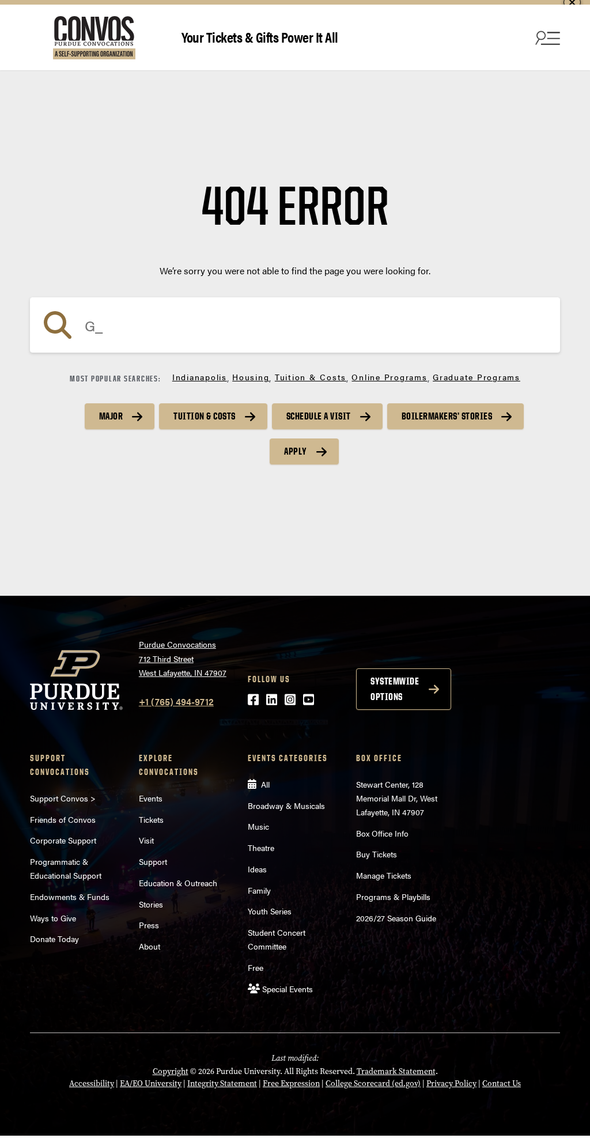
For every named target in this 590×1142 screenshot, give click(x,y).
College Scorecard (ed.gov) (373, 1083)
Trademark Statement (396, 1071)
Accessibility (91, 1083)
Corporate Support (63, 840)
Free (255, 967)
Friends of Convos (63, 819)
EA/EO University (150, 1083)
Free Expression (291, 1083)
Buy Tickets (376, 854)
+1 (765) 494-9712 (176, 701)
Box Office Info (382, 833)
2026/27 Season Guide (396, 918)
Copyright (170, 1071)
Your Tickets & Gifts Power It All (259, 37)
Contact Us (501, 1083)
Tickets (151, 819)
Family (259, 890)
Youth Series (270, 911)
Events (150, 798)
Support (153, 861)
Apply (295, 451)
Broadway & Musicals (286, 805)
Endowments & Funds (69, 896)
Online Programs (389, 377)
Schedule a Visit (318, 416)
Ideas (257, 869)
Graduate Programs (476, 377)
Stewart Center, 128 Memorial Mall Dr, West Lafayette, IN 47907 (396, 798)
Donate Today (54, 938)
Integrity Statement (222, 1083)
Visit (146, 840)
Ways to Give (53, 918)
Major (111, 416)
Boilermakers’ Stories (447, 416)
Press (149, 925)
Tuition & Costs (310, 377)
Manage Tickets (383, 875)
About (149, 946)
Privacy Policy (451, 1083)
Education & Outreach (178, 882)
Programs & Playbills (393, 896)
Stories (151, 904)
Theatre (261, 847)
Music (258, 826)
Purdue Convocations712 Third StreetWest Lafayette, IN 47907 (182, 658)
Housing (250, 377)
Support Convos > (63, 798)
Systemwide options (394, 688)
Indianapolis (199, 377)
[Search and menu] (546, 37)
